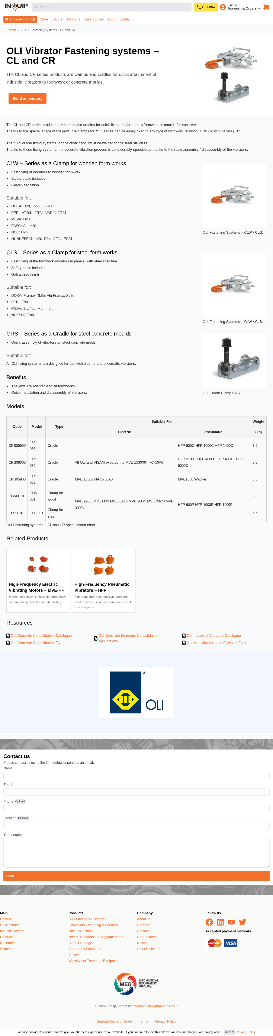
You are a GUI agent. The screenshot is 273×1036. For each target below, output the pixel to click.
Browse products (23, 19)
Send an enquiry (27, 98)
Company (145, 913)
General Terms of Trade (114, 1021)
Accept (229, 1032)
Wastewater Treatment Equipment (93, 961)
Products (6, 937)
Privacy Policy (246, 1032)
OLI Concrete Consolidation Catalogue (41, 636)
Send (10, 876)
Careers (143, 925)
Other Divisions (148, 949)
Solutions (73, 19)
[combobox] (112, 7)
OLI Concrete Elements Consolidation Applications (128, 638)
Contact (125, 19)
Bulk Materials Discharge (87, 919)
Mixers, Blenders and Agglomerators (95, 937)
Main (4, 913)
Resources (8, 943)
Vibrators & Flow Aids (84, 949)
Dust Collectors (80, 931)
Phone (8, 801)
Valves (73, 955)
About (111, 19)
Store (44, 19)
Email (7, 785)
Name (8, 768)
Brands (56, 19)
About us (143, 919)
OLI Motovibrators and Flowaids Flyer (217, 643)
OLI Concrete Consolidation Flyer (37, 643)
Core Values (146, 937)
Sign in (232, 4)
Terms (143, 1021)
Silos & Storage (80, 943)
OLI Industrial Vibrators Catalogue (214, 636)
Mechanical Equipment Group (156, 1006)
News (141, 943)
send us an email (80, 762)
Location (9, 818)
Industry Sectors (12, 931)
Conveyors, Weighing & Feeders (93, 925)
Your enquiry (13, 834)
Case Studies (93, 19)
